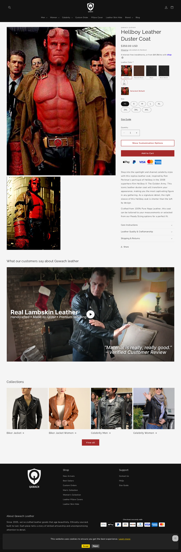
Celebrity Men (99, 433)
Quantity (124, 127)
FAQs (121, 481)
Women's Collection (72, 495)
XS (125, 104)
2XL (125, 110)
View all (90, 442)
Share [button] (126, 247)
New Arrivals (69, 476)
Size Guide (126, 119)
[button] (9, 7)
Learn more (125, 539)
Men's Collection (70, 490)
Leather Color (127, 62)
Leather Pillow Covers (73, 499)
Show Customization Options (147, 143)
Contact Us (124, 476)
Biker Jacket (14, 433)
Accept (86, 546)
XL (159, 104)
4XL (147, 110)
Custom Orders (70, 485)
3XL (136, 110)
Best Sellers (68, 481)
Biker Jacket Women (61, 433)
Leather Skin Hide (71, 504)
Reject (95, 546)
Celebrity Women (143, 433)
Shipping (124, 50)
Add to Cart (148, 153)
